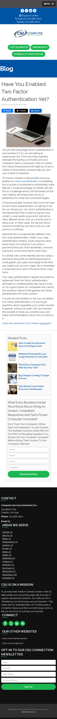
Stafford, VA (6, 555)
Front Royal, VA (8, 568)
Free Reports (40, 47)
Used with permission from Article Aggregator (26, 323)
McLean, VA (7, 548)
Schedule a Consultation (28, 54)
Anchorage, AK (8, 578)
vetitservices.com (29, 712)
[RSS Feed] (35, 10)
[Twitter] (26, 10)
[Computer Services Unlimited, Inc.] (28, 33)
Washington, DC (8, 571)
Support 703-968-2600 (29, 18)
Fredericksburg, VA (10, 542)
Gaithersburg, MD (9, 575)
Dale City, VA (7, 535)
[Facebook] (22, 10)
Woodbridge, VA (8, 558)
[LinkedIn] (30, 10)
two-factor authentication (24, 181)
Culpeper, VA (7, 561)
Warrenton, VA (8, 565)
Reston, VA (6, 552)
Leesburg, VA (7, 545)
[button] (49, 3)
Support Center (29, 15)
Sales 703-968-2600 (29, 22)
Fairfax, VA (6, 539)
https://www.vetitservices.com (14, 638)
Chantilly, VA (7, 532)
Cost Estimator (19, 47)
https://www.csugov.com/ (13, 643)
